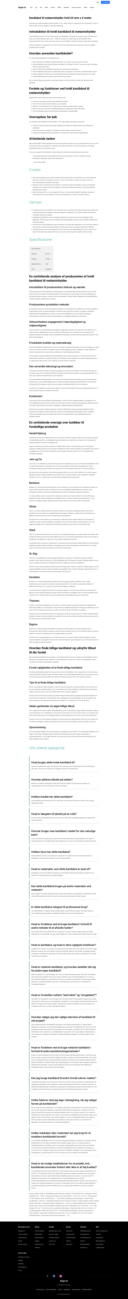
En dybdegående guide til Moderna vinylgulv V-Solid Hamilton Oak (64, 1193)
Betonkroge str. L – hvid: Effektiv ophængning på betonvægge (64, 1198)
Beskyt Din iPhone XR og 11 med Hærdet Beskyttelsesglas (60, 1210)
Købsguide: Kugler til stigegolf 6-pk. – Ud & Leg (57, 1203)
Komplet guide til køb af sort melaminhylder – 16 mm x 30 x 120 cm (66, 1196)
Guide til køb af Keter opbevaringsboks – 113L (55, 1215)
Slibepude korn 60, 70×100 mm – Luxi (81, 1206)
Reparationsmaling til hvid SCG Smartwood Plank (61, 1201)
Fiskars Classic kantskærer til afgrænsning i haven (53, 1206)
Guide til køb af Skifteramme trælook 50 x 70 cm (54, 1213)
